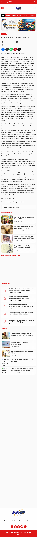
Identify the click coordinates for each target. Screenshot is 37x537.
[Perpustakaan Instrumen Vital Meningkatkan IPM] (6, 344)
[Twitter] (25, 526)
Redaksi (11, 521)
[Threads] (18, 526)
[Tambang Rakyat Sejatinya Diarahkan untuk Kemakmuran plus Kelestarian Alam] (6, 335)
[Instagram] (15, 526)
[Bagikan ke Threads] (19, 49)
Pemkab (30, 57)
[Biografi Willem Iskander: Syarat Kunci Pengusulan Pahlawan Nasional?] (7, 248)
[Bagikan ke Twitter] (7, 49)
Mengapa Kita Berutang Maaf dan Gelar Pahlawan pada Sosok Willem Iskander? (24, 238)
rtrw (23, 202)
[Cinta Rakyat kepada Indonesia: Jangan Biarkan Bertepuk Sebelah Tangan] (6, 370)
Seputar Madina (18, 292)
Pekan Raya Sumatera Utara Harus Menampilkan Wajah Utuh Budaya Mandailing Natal (21, 306)
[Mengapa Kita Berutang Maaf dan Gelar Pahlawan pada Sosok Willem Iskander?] (7, 239)
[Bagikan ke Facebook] (3, 49)
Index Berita (4, 521)
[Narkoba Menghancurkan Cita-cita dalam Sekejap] (6, 353)
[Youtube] (21, 526)
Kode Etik (26, 521)
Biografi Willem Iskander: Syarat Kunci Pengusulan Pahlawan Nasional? (23, 247)
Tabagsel (25, 15)
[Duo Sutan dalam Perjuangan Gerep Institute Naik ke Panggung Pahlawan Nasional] (7, 229)
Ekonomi (32, 15)
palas (13, 202)
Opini (10, 308)
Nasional (8, 15)
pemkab (18, 202)
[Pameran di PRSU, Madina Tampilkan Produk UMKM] (7, 219)
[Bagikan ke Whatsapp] (11, 49)
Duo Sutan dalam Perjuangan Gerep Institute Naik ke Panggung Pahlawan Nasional (24, 228)
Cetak (5, 45)
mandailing (8, 202)
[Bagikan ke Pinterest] (15, 49)
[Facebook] (12, 526)
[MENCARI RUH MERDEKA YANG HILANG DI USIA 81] (6, 362)
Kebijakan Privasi (18, 521)
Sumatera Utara (16, 15)
